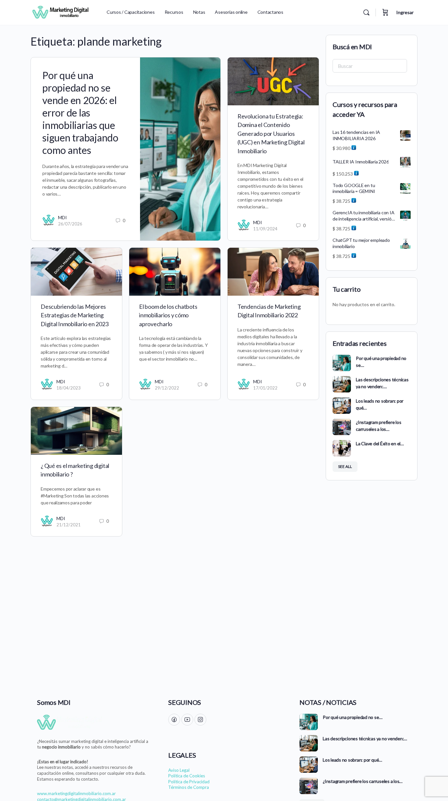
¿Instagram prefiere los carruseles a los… (362, 781)
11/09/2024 (265, 228)
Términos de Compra (188, 787)
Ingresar (405, 12)
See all (345, 466)
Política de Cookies (186, 775)
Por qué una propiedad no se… (352, 717)
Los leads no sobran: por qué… (352, 760)
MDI (62, 217)
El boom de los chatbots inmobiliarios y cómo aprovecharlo (168, 315)
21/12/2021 (68, 524)
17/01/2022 (265, 387)
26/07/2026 (70, 223)
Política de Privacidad (189, 781)
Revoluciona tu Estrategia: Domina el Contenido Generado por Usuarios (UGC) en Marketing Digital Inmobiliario (271, 134)
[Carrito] (385, 12)
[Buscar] (366, 12)
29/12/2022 (167, 387)
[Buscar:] (370, 66)
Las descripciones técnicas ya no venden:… (365, 738)
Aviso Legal (179, 770)
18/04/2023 (68, 387)
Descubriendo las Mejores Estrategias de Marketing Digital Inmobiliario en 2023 (74, 315)
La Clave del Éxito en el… (380, 443)
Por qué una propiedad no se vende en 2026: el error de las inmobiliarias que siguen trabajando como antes (80, 112)
